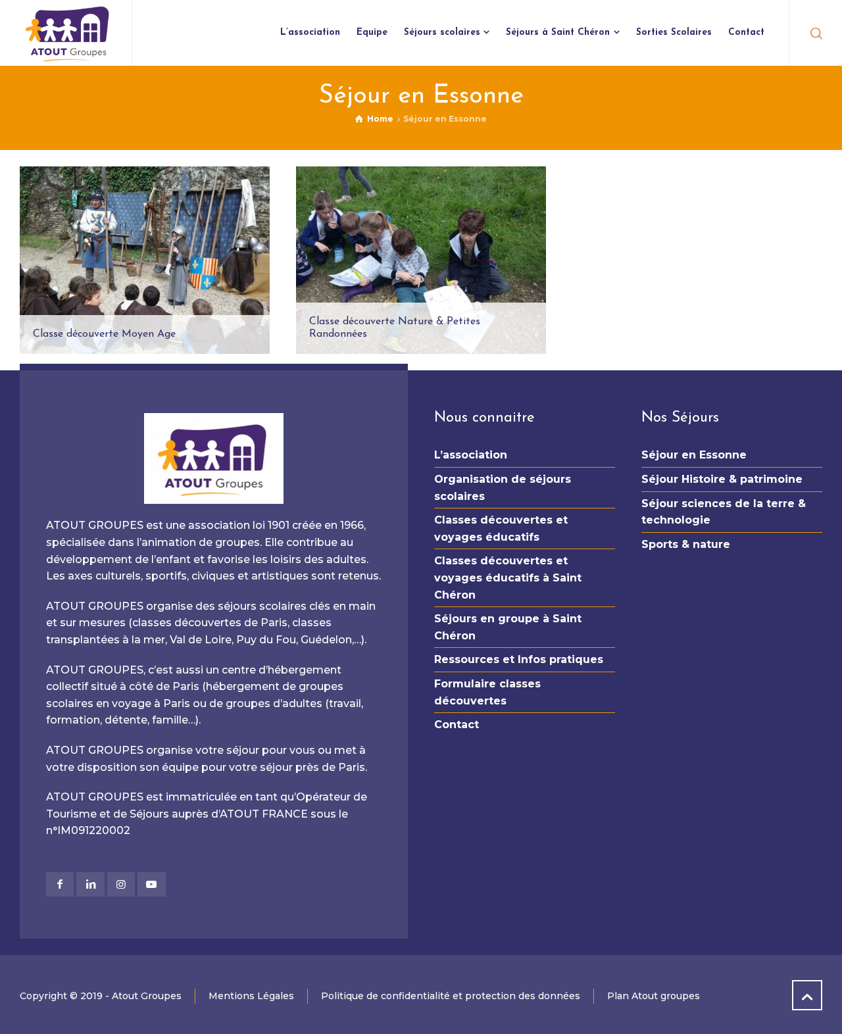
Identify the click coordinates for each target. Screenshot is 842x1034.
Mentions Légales (251, 996)
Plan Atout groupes (653, 996)
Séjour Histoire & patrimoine (722, 479)
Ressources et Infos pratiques (518, 659)
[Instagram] (121, 884)
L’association (470, 455)
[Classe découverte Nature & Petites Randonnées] (421, 260)
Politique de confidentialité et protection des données (450, 996)
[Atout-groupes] (68, 33)
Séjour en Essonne (694, 455)
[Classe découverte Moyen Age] (145, 260)
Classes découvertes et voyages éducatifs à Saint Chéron (508, 577)
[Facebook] (60, 884)
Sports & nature (685, 544)
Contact (456, 724)
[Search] (813, 33)
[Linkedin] (90, 884)
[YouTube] (151, 884)
